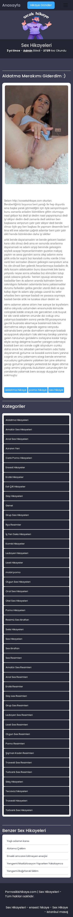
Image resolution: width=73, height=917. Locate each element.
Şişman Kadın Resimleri (20, 753)
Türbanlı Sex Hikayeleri (19, 810)
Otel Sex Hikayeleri (17, 600)
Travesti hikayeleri (16, 800)
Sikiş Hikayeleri (14, 781)
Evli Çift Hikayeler (15, 486)
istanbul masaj (57, 912)
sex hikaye (56, 390)
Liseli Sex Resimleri (17, 724)
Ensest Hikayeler (15, 467)
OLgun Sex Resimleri (18, 734)
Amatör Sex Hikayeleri (19, 429)
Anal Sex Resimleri (17, 677)
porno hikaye (38, 390)
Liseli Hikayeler (14, 562)
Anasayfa (11, 5)
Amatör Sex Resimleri (18, 667)
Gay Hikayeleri (14, 496)
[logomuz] (36, 26)
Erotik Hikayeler (15, 477)
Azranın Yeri (13, 448)
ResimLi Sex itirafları (17, 619)
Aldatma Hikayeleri (17, 420)
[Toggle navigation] (65, 5)
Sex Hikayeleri (14, 638)
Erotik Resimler (14, 686)
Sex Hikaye (60, 907)
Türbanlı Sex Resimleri (19, 772)
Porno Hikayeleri (15, 610)
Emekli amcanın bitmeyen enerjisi (27, 856)
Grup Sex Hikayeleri (17, 515)
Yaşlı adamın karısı (18, 841)
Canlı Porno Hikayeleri (19, 458)
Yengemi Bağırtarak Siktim (22, 871)
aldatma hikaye (15, 390)
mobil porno (13, 572)
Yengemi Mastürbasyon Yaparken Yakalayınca (35, 863)
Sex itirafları (12, 648)
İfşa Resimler (13, 524)
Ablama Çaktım (16, 848)
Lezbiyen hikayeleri (17, 553)
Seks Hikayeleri (15, 629)
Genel (9, 505)
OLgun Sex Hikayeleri (18, 581)
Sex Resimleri (14, 657)
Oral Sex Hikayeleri (17, 591)
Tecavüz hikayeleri (17, 791)
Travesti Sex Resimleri (19, 762)
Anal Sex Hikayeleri (17, 439)
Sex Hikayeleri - (17, 907)
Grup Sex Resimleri (17, 705)
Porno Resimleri (15, 743)
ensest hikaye (39, 907)
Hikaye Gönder (41, 5)
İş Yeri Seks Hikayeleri (18, 534)
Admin (27, 50)
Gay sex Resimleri (16, 696)
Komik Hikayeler (15, 543)
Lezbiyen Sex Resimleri (19, 715)
